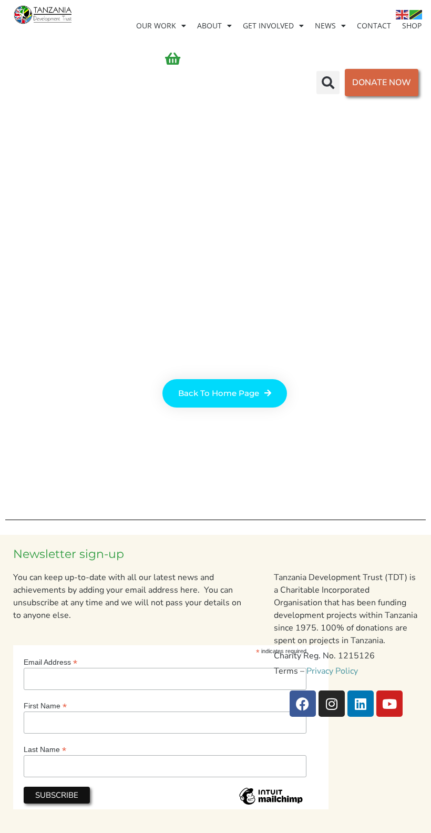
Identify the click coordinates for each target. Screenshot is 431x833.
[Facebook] (303, 703)
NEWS (325, 26)
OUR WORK (156, 26)
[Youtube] (389, 703)
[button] (328, 82)
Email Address (50, 661)
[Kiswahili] (416, 14)
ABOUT (209, 26)
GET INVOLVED (268, 26)
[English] (402, 14)
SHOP (412, 26)
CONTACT (374, 26)
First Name (45, 705)
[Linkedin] (360, 703)
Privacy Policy (332, 671)
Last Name (45, 749)
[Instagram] (332, 703)
